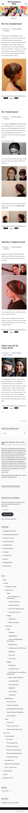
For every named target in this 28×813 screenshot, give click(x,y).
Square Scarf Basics (14, 605)
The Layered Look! (14, 684)
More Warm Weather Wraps (14, 753)
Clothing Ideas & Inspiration (10, 534)
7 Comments (6, 118)
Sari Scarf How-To (12, 701)
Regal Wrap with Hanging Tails (15, 708)
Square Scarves (9, 590)
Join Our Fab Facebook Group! (10, 486)
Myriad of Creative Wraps (14, 750)
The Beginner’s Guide (11, 586)
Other (6, 719)
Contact (5, 774)
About (5, 580)
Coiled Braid (12, 695)
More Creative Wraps (13, 746)
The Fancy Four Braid (12, 705)
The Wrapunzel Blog (14, 3)
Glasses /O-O (10, 722)
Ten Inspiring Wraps (12, 743)
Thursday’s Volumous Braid (13, 242)
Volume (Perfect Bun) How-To (15, 729)
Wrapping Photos (8, 562)
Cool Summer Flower (14, 602)
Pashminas (11, 632)
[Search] (24, 4)
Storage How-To (9, 760)
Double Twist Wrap (14, 622)
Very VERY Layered (14, 669)
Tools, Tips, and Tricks (13, 726)
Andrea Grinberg (16, 28)
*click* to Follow (7, 514)
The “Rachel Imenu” (10, 112)
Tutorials (5, 583)
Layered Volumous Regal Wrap (15, 712)
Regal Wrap (12, 651)
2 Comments (6, 30)
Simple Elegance (13, 636)
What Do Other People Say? (12, 764)
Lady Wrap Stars (7, 545)
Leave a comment (8, 354)
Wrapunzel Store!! (8, 778)
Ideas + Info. (6, 733)
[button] (9, 173)
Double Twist (12, 665)
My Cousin (9, 739)
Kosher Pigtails (13, 691)
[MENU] (2, 4)
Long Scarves (8, 626)
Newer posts (23, 421)
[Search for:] (14, 433)
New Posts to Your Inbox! (10, 497)
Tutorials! (6, 552)
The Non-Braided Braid (11, 23)
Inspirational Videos (8, 541)
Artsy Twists (12, 658)
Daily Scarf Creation (8, 538)
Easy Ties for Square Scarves (16, 608)
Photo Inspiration (9, 736)
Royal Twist (12, 655)
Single (8, 593)
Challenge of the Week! (9, 531)
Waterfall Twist (13, 644)
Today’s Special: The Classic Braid (10, 346)
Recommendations (8, 548)
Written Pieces (7, 566)
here (2, 401)
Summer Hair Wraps (12, 757)
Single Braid (12, 688)
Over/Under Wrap (13, 681)
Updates (5, 559)
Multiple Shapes (9, 698)
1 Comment (6, 248)
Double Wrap (12, 619)
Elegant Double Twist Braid (16, 677)
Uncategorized (7, 555)
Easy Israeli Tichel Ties (15, 612)
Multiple (9, 615)
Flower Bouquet (11, 715)
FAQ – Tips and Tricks (11, 767)
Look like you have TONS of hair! (17, 648)
